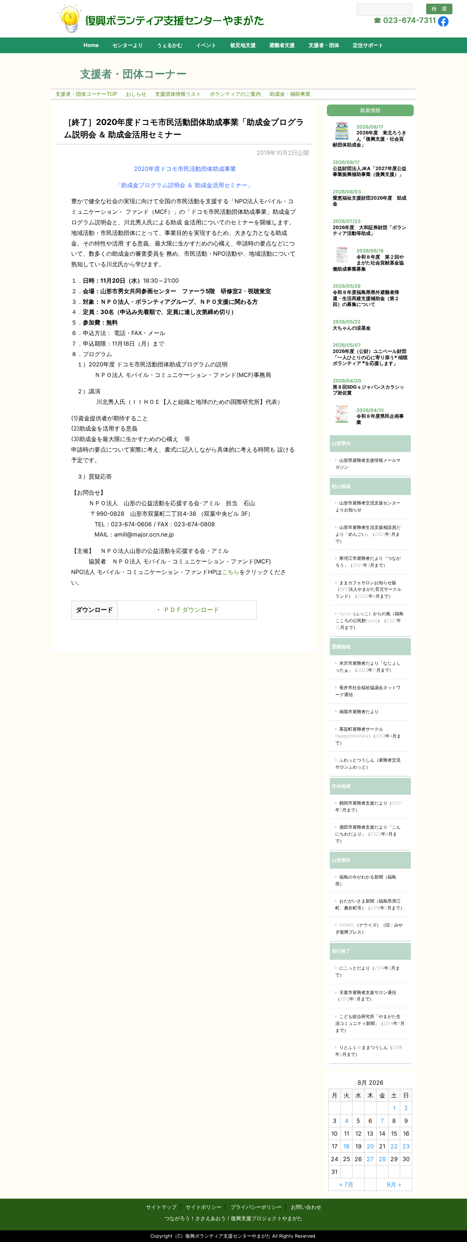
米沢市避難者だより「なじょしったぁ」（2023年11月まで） (368, 666)
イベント (206, 45)
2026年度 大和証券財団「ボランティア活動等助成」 (369, 230)
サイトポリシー (203, 1207)
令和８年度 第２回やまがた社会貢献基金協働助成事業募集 (368, 263)
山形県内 (341, 443)
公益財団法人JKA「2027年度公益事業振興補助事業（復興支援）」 (369, 171)
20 (370, 1146)
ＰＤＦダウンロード (190, 609)
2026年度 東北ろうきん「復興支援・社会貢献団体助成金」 (369, 139)
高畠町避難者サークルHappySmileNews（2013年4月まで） (368, 736)
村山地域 (341, 486)
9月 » (394, 1184)
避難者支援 (282, 45)
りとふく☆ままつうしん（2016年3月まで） (368, 1051)
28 (382, 1159)
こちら (230, 571)
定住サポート (368, 45)
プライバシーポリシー (256, 1207)
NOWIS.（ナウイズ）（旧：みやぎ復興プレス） (369, 928)
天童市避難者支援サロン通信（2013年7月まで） (365, 996)
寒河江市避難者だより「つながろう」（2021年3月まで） (368, 561)
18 (346, 1146)
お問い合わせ (306, 1207)
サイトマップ (161, 1207)
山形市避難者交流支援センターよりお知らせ (368, 506)
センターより (127, 45)
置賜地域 (341, 646)
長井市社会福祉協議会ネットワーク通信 (368, 691)
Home (91, 45)
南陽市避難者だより (359, 711)
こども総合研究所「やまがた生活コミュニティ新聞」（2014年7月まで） (370, 1023)
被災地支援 (243, 45)
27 (370, 1159)
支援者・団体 (324, 45)
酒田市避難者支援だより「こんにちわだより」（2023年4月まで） (368, 834)
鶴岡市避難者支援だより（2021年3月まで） (368, 806)
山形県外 (341, 860)
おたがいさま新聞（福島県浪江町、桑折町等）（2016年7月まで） (370, 904)
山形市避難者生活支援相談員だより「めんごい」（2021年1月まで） (368, 534)
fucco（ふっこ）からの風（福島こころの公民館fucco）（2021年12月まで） (369, 620)
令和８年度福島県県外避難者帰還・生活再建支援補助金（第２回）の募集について (366, 298)
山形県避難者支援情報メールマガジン (368, 463)
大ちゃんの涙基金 (352, 328)
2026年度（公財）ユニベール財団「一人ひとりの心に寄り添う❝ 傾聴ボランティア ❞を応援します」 (370, 357)
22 (394, 1146)
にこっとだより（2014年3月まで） (367, 971)
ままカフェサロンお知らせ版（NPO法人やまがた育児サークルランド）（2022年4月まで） (368, 589)
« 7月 (346, 1184)
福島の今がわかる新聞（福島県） (365, 880)
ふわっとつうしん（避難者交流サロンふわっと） (368, 763)
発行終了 (341, 951)
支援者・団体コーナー (133, 73)
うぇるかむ (169, 45)
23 (406, 1146)
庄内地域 (341, 786)
